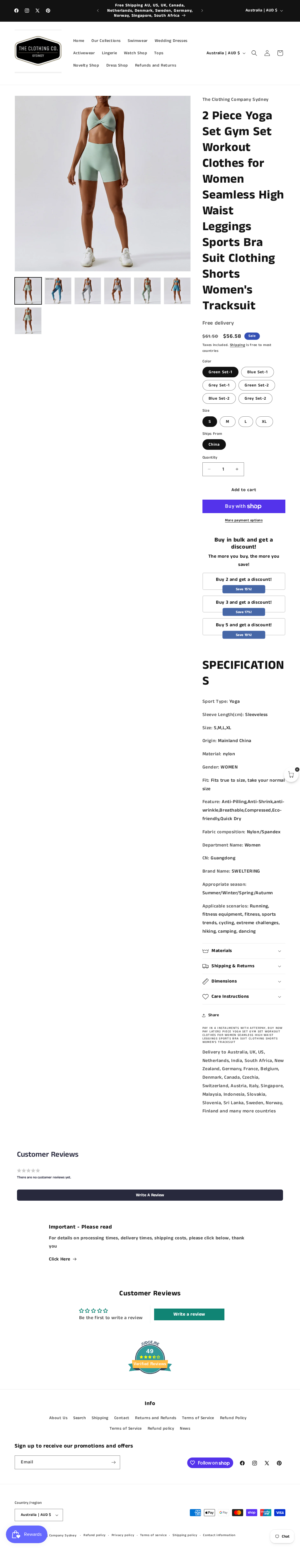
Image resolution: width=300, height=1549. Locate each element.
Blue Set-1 (257, 372)
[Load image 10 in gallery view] (147, 290)
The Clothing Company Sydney (52, 1535)
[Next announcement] (202, 10)
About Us (58, 1418)
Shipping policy (185, 1535)
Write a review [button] (189, 1314)
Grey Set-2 (255, 398)
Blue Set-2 (219, 398)
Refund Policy (233, 1418)
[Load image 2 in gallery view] (58, 290)
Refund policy (161, 1428)
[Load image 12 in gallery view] (28, 320)
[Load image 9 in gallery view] (117, 290)
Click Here (59, 1259)
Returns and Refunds (155, 1418)
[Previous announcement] (97, 10)
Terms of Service (198, 1418)
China (214, 444)
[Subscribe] (113, 1462)
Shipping (237, 344)
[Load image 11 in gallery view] (177, 290)
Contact (121, 1418)
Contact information (219, 1535)
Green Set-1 (220, 372)
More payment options (243, 520)
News (185, 1428)
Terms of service (153, 1535)
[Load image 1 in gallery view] (28, 290)
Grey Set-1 (219, 385)
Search (79, 1418)
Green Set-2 (257, 385)
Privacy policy (123, 1535)
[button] (254, 53)
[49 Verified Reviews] (150, 1384)
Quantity (210, 457)
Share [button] (213, 1015)
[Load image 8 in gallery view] (87, 290)
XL (264, 422)
